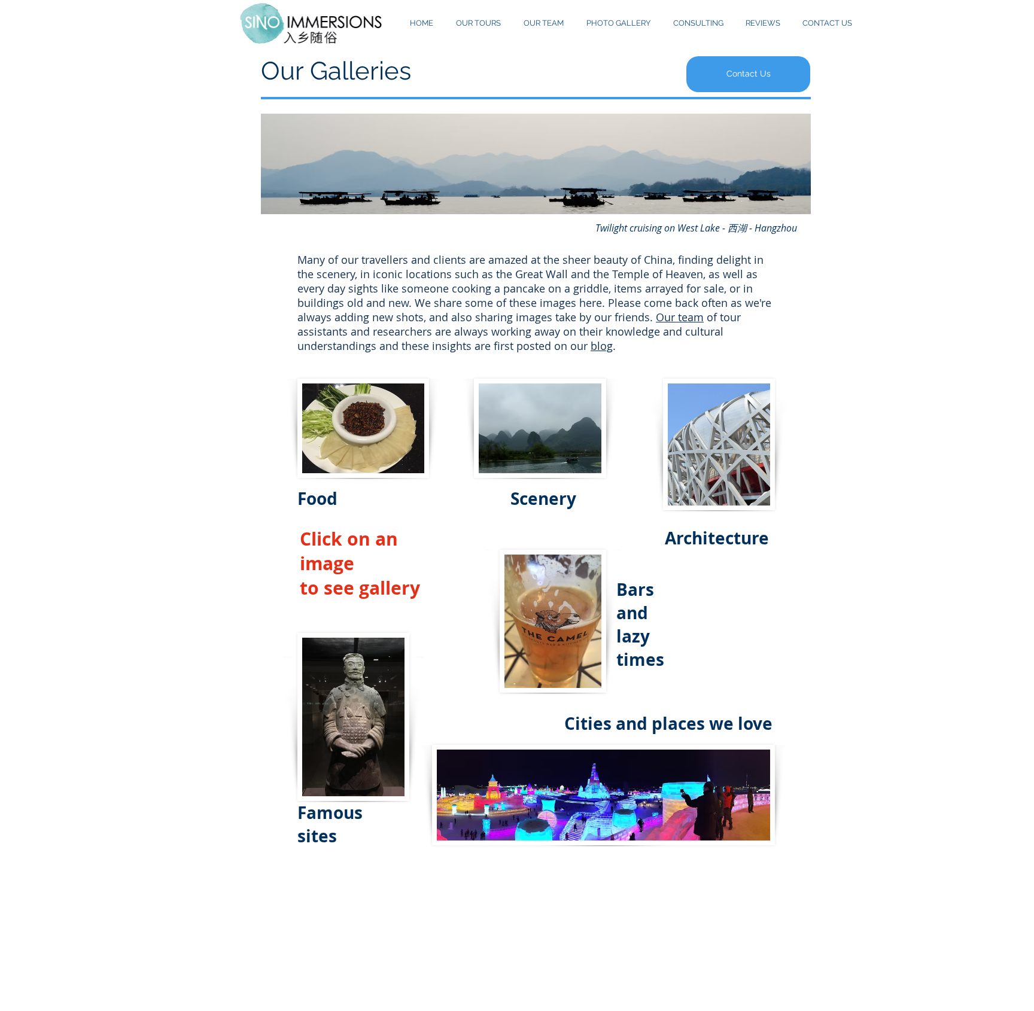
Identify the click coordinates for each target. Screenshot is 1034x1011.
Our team (680, 317)
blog (602, 346)
